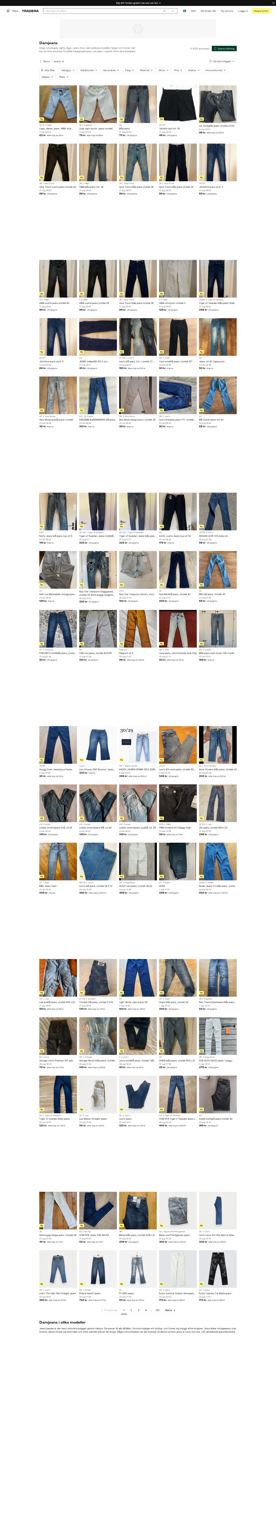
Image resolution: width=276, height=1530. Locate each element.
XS (80, 416)
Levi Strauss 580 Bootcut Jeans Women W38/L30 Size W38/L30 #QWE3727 (96, 769)
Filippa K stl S (126, 653)
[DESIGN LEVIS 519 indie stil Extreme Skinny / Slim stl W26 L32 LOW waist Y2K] (218, 511)
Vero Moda (50, 416)
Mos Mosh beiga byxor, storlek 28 (137, 419)
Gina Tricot (49, 183)
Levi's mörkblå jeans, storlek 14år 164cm (136, 1060)
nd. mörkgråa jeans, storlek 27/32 (216, 125)
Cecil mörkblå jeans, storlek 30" (175, 361)
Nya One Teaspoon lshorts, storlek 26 (137, 594)
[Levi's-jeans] (138, 1094)
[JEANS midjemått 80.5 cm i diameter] (98, 337)
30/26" (202, 882)
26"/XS (202, 532)
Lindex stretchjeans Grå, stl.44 (55, 827)
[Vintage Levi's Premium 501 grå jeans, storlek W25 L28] (58, 1036)
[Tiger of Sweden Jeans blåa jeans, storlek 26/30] (138, 511)
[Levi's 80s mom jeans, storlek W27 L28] (178, 745)
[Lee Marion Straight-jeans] (98, 1094)
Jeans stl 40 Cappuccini (212, 361)
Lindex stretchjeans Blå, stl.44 (95, 827)
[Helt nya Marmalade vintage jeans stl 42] (58, 570)
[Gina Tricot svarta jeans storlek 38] (58, 162)
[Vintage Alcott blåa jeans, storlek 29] (98, 1036)
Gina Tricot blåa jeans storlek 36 (176, 187)
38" (121, 1232)
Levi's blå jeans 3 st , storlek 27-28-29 (136, 361)
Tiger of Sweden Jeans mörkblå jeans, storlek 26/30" (96, 536)
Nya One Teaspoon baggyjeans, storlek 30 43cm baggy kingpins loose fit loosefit (96, 593)
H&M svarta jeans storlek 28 (94, 303)
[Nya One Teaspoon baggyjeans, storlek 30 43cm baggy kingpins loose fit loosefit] (98, 570)
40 (40, 300)
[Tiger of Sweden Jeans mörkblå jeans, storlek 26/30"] (98, 511)
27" (160, 882)
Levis (188, 1331)
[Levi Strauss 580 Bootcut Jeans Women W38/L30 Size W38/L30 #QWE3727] (98, 745)
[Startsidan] (30, 11)
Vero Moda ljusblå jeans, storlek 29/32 (56, 419)
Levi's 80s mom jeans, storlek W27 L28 (177, 769)
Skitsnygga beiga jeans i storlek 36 (58, 1235)
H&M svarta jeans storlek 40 (54, 303)
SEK (193, 11)
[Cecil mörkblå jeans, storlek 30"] (178, 337)
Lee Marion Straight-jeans (93, 1118)
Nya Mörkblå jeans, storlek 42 (175, 594)
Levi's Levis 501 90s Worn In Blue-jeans (217, 1235)
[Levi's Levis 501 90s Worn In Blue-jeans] (218, 1210)
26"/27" (162, 125)
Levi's (131, 358)
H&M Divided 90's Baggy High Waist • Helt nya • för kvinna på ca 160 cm (177, 827)
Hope (167, 882)
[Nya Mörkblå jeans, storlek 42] (178, 570)
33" (41, 999)
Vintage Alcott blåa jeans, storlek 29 (97, 1060)
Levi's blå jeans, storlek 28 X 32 (95, 886)
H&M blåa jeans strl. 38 (91, 187)
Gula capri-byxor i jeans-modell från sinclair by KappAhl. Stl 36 (95, 128)
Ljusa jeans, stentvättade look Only (178, 653)
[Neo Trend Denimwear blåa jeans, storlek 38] (218, 978)
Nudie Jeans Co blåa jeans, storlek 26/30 (217, 886)
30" (160, 358)
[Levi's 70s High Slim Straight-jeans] (58, 1269)
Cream (208, 650)
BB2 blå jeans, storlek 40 (212, 594)
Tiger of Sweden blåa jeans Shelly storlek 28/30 (217, 303)
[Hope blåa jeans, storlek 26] (178, 978)
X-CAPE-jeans (126, 1293)
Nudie (210, 882)
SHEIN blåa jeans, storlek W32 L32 (177, 1060)
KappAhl (88, 125)
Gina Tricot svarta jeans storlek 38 (57, 187)
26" (200, 650)
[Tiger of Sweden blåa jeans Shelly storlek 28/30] (218, 279)
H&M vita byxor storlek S (172, 303)
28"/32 (82, 882)
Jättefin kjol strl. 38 (169, 128)
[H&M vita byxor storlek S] (178, 279)
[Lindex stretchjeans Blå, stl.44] (98, 803)
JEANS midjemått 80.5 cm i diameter (93, 361)
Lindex (47, 824)
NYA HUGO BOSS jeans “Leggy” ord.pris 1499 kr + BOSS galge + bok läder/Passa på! (216, 1060)
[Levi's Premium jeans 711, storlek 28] (178, 395)
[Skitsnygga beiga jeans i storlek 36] (58, 1210)
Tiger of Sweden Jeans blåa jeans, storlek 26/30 (137, 536)
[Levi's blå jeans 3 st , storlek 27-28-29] (138, 337)
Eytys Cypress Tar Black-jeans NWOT (215, 1293)
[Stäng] (273, 3)
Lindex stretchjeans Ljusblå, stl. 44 (137, 827)
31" (40, 650)
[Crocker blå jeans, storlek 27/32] (98, 978)
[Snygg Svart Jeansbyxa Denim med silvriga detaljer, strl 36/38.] (58, 745)
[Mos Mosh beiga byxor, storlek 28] (138, 395)
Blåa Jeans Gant (48, 886)
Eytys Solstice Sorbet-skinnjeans (176, 1293)
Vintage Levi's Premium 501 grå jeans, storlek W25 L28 (56, 1060)
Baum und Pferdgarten (174, 1232)
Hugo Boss (130, 882)
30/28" (202, 300)
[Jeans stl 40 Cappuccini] (218, 337)
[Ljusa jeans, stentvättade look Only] (178, 629)
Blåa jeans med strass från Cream (216, 653)
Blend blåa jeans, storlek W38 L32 (137, 1235)
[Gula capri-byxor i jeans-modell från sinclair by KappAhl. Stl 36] (98, 104)
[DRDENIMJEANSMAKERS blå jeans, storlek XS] (98, 395)
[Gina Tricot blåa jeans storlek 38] (138, 162)
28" (120, 416)
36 (80, 125)
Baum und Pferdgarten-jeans (174, 1235)
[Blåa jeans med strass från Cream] (218, 629)
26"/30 (82, 532)
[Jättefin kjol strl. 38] (178, 104)
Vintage (88, 1057)
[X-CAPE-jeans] (138, 1269)
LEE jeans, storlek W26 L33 (213, 827)
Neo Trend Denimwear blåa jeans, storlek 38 (217, 1002)
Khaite (88, 1290)
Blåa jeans (124, 128)
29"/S (41, 125)
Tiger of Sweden (215, 300)
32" (160, 1057)
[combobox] (105, 11)
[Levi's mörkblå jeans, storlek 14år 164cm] (138, 1036)
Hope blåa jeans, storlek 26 (173, 1002)
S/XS (41, 532)
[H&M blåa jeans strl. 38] (98, 162)
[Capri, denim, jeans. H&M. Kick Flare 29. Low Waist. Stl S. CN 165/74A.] (58, 104)
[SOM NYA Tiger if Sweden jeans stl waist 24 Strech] (178, 1094)
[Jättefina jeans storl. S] (218, 162)
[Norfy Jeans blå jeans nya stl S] (58, 511)
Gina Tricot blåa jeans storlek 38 (136, 187)
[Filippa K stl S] (138, 629)
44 (160, 532)
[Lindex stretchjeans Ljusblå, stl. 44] (138, 803)
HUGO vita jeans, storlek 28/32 (135, 886)
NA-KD (87, 1232)
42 (40, 591)
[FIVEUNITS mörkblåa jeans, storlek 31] (58, 629)
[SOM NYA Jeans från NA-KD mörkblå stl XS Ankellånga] (98, 1210)
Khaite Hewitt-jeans (89, 1293)
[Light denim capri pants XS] (138, 978)
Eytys (167, 1290)
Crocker (92, 999)
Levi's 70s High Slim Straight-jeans (57, 1293)
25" (40, 882)
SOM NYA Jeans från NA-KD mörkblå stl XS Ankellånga (94, 1235)
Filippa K (123, 650)
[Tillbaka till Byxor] (40, 61)
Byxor (46, 61)
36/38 (42, 766)
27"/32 (82, 999)
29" (40, 416)
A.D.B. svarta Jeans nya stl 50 (175, 536)
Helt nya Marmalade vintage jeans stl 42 (57, 594)
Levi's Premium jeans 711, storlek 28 (176, 419)
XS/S (161, 824)
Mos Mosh (130, 416)
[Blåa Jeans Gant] (58, 861)
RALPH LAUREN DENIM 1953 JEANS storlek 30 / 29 (138, 769)
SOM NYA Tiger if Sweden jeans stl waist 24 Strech (177, 1118)
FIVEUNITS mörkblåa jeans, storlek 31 (57, 653)
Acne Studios (210, 766)
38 (40, 183)
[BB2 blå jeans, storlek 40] (218, 570)
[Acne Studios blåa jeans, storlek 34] (218, 745)
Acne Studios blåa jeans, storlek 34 (218, 769)
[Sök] (164, 11)
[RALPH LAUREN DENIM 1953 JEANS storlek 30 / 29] (138, 745)
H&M (49, 125)
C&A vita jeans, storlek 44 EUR (95, 653)
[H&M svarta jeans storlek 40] (58, 279)
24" (80, 358)
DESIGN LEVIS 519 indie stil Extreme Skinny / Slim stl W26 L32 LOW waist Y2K (217, 536)
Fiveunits (49, 650)
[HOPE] (178, 861)
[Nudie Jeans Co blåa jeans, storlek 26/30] (218, 861)
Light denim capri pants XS (133, 1002)
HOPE (162, 886)
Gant (47, 882)
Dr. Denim (88, 416)
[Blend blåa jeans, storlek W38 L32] (138, 1210)
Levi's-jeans (125, 1118)
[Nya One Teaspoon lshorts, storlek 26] (138, 570)
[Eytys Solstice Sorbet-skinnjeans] (178, 1269)
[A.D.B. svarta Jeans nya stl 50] (178, 511)
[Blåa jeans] (138, 104)
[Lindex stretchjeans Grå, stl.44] (58, 803)
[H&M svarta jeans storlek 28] (98, 279)
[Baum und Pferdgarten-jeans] (178, 1210)
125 (157, 1310)
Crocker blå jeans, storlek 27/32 (96, 1002)
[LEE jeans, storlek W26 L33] (218, 803)
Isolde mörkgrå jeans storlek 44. (216, 1118)
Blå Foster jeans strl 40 (211, 419)
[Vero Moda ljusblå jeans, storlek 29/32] (58, 395)
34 (200, 766)
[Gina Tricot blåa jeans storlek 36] (178, 162)
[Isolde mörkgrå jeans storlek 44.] (218, 1094)
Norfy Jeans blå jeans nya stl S (55, 536)
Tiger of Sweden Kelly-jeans (54, 1118)
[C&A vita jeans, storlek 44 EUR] (98, 629)
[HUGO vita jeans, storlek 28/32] (138, 861)
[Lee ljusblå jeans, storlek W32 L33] (58, 978)
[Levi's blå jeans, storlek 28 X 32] (98, 861)
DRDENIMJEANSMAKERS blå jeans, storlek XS (97, 419)
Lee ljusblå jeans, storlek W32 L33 (57, 1002)
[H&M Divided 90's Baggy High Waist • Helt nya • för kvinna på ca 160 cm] (178, 803)
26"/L (121, 591)
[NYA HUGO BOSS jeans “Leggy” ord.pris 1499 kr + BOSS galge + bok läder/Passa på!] (218, 1036)
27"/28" (122, 358)
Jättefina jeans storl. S (211, 187)
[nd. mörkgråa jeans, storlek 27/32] (218, 104)
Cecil (167, 358)
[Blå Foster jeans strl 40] (218, 395)
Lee (209, 824)
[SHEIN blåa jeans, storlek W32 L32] (178, 1036)
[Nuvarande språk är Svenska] (184, 11)
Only (167, 650)
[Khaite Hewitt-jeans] (98, 1269)
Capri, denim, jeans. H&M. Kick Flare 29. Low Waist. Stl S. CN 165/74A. (55, 128)
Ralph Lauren (131, 766)
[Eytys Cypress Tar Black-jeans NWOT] (218, 1269)
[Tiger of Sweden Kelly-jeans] (58, 1094)
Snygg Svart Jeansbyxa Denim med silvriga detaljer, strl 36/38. (56, 769)
